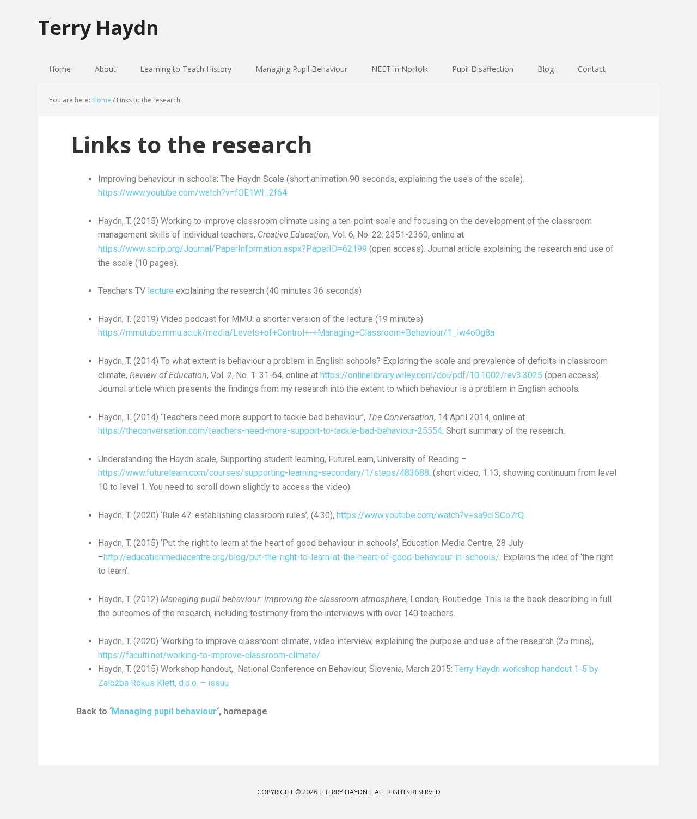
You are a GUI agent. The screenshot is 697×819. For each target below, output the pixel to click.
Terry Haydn (98, 27)
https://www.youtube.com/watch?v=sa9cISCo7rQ (430, 515)
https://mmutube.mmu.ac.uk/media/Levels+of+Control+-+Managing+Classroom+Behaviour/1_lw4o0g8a (296, 332)
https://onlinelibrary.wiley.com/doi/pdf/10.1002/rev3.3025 (431, 375)
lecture (161, 291)
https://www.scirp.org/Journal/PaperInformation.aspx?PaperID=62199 (232, 249)
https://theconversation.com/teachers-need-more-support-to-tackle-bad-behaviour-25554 (270, 431)
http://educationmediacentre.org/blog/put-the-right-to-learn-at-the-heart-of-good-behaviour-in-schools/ (301, 557)
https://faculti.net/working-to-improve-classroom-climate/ (209, 655)
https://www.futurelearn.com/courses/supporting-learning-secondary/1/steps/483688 (263, 473)
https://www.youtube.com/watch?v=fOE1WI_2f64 (192, 192)
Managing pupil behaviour (164, 711)
